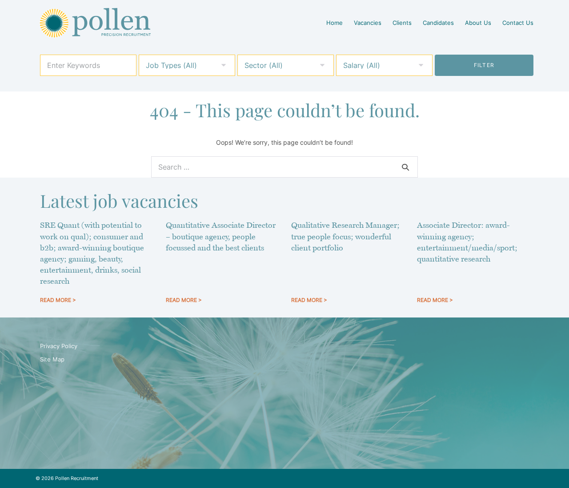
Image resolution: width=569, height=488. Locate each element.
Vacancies (367, 22)
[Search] (405, 167)
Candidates (438, 22)
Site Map (52, 359)
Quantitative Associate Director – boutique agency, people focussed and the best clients (221, 236)
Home (334, 22)
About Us (478, 22)
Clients (402, 22)
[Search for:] (284, 167)
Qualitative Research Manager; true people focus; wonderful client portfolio (345, 236)
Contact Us (517, 22)
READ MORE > (58, 300)
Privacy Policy (58, 345)
